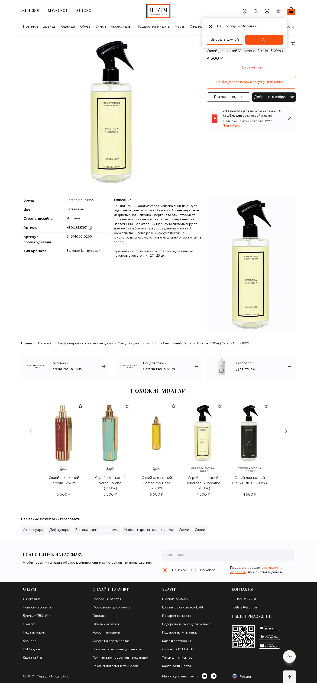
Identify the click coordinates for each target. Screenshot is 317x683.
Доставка (100, 616)
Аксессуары (121, 26)
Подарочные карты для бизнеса (186, 624)
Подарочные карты (153, 26)
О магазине (32, 599)
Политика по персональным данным (120, 657)
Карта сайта (32, 657)
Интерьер (46, 343)
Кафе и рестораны (176, 641)
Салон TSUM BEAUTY (178, 649)
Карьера (29, 641)
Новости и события (38, 607)
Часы (179, 26)
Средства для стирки (134, 343)
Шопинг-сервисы (175, 599)
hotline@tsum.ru (244, 607)
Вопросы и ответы (107, 599)
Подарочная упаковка (179, 632)
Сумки (100, 26)
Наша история (34, 632)
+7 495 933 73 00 (244, 599)
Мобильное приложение (111, 607)
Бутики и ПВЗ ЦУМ (36, 616)
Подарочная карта (176, 616)
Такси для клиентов (177, 657)
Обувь (85, 26)
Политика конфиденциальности (117, 649)
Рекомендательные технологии (117, 666)
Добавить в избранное (274, 97)
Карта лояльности (176, 666)
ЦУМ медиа (31, 649)
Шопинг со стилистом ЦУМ (182, 607)
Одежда (68, 26)
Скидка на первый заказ (111, 641)
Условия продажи (106, 632)
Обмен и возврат (106, 624)
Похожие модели (228, 97)
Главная (27, 343)
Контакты (30, 624)
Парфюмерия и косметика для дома (85, 343)
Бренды (49, 26)
